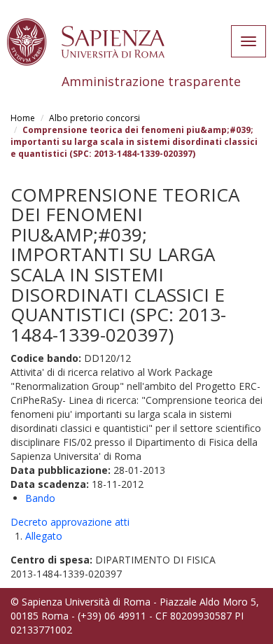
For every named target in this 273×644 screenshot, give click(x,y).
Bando (40, 498)
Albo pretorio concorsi (94, 118)
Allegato (43, 535)
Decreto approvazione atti (70, 521)
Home (22, 118)
